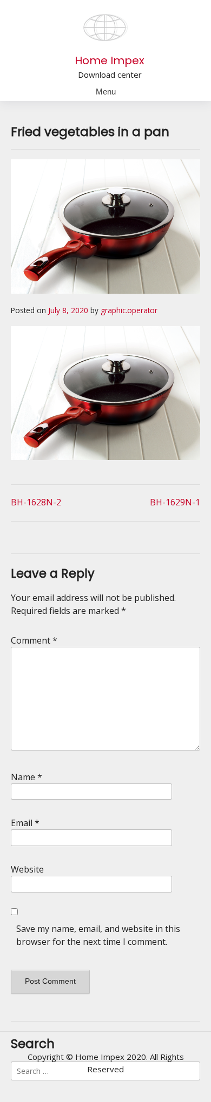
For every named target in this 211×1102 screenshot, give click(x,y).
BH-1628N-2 (36, 502)
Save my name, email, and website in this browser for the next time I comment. (98, 935)
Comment (34, 640)
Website (27, 869)
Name (26, 777)
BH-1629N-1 (175, 502)
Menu (106, 91)
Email (25, 823)
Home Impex (109, 60)
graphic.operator (129, 310)
